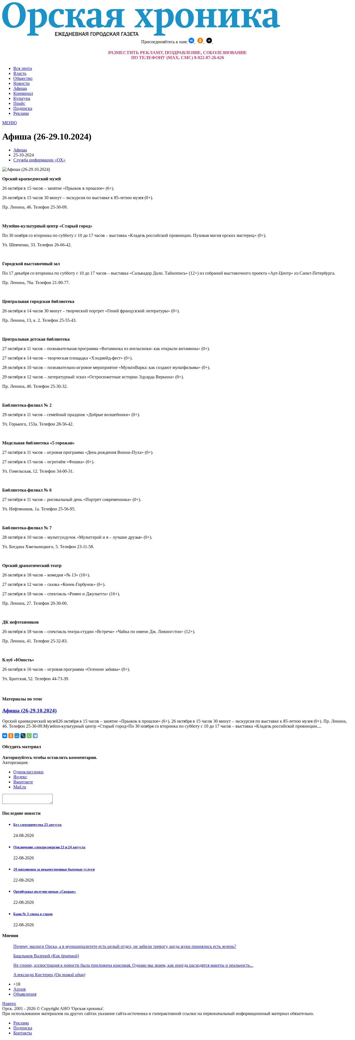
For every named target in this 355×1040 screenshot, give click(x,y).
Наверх (9, 1003)
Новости (21, 83)
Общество (22, 78)
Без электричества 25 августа (37, 825)
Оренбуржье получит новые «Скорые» (44, 891)
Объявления (24, 994)
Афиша (20, 88)
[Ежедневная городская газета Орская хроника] (141, 35)
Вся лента (22, 68)
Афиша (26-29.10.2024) (29, 710)
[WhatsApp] (29, 735)
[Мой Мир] (16, 735)
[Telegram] (35, 735)
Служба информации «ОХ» (39, 160)
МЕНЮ (9, 122)
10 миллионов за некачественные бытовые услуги (54, 869)
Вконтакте (23, 782)
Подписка (22, 108)
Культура (21, 98)
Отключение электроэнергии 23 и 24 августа (49, 847)
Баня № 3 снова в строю (33, 914)
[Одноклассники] (10, 735)
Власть (19, 73)
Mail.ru (19, 787)
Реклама (21, 113)
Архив (19, 989)
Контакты (22, 1033)
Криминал (23, 93)
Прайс (19, 103)
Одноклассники (28, 772)
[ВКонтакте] (4, 735)
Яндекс (20, 777)
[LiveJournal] (23, 735)
